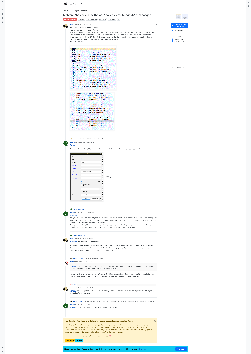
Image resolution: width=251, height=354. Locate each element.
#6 (156, 288)
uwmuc (72, 24)
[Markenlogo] (65, 3)
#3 (156, 212)
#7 (156, 304)
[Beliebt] (2, 18)
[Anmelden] (248, 2)
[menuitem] (248, 2)
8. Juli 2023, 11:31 (87, 304)
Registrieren (70, 340)
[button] (2, 347)
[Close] (154, 321)
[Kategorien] (2, 6)
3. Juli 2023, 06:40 (88, 142)
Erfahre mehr (144, 349)
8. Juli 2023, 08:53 (87, 288)
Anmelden (79, 340)
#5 (156, 261)
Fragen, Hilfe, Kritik (70, 19)
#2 (156, 142)
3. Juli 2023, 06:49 (88, 212)
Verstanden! (181, 349)
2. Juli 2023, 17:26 (87, 24)
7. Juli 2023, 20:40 (86, 261)
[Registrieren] (248, 6)
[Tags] (2, 14)
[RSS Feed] (118, 19)
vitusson (72, 142)
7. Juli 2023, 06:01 (87, 238)
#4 (156, 238)
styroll (72, 261)
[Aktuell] (2, 10)
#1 (156, 24)
